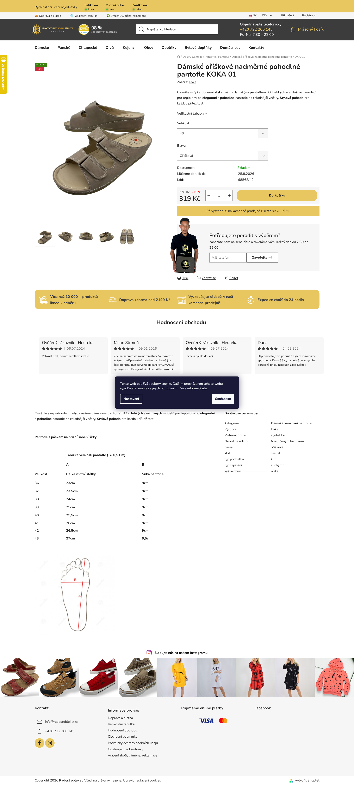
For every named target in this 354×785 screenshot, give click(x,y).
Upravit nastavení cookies (142, 780)
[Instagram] (50, 743)
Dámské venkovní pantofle (291, 423)
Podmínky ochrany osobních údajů (133, 743)
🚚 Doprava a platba (48, 16)
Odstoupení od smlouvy (125, 749)
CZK (265, 15)
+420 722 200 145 (256, 29)
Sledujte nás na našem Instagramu (181, 653)
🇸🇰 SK (253, 15)
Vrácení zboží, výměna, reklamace (132, 755)
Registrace (308, 15)
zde (204, 388)
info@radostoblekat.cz (61, 721)
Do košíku (277, 195)
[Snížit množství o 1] (209, 195)
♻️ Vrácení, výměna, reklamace (126, 16)
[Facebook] (39, 743)
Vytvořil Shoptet (307, 780)
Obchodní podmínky (122, 736)
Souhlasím (223, 399)
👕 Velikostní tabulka (83, 16)
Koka (192, 82)
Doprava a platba (120, 718)
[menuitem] (42, 48)
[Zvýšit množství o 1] (229, 195)
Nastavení (131, 399)
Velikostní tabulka (190, 113)
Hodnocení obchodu (181, 322)
